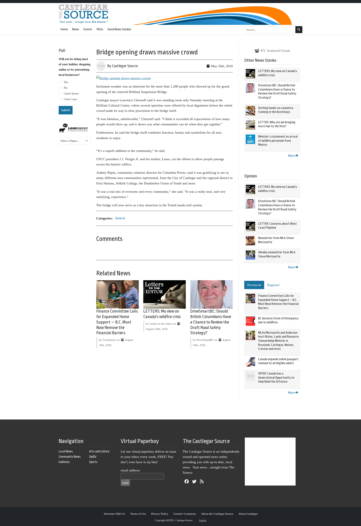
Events (87, 29)
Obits (99, 29)
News (75, 29)
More (291, 156)
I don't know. (71, 93)
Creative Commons (184, 513)
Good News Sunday (119, 29)
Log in (202, 520)
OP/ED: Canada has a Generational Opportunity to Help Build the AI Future (276, 377)
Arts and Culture (99, 451)
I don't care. (71, 99)
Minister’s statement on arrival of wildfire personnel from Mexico (278, 140)
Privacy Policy (159, 513)
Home (64, 29)
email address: (130, 470)
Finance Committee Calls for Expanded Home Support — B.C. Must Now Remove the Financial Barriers (117, 322)
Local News (66, 451)
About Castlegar (248, 513)
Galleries (64, 462)
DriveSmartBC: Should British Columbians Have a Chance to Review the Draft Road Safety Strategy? (210, 322)
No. (66, 87)
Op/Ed (92, 456)
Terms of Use (138, 513)
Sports (93, 462)
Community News (70, 456)
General (120, 218)
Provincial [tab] (254, 285)
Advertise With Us (114, 513)
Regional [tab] (273, 285)
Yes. (66, 82)
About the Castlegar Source (217, 513)
